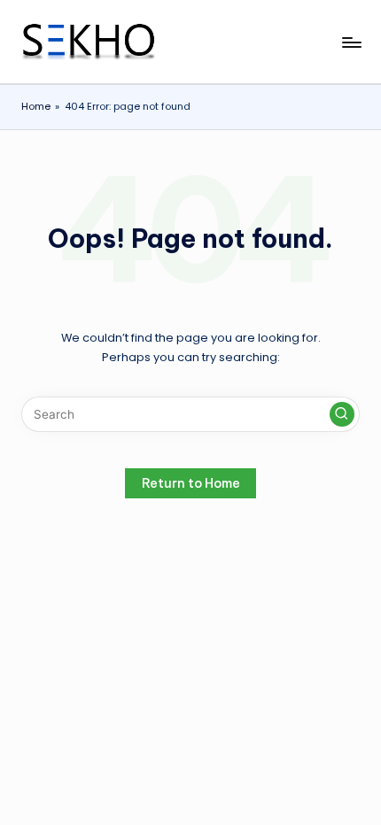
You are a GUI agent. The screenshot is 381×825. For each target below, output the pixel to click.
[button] (342, 414)
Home (36, 106)
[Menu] (351, 42)
